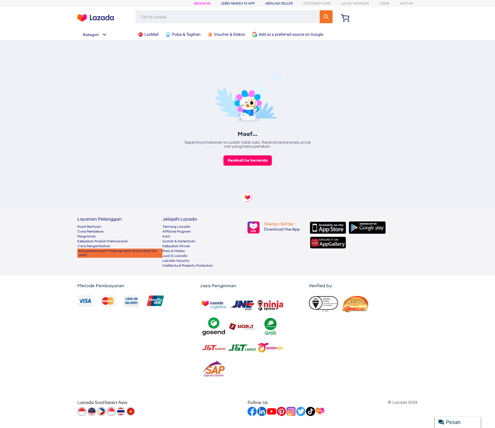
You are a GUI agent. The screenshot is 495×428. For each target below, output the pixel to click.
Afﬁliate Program (176, 231)
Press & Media (173, 251)
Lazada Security (176, 260)
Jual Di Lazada (174, 255)
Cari (326, 16)
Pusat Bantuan (89, 226)
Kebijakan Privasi (176, 246)
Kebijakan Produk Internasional (102, 241)
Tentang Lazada (176, 226)
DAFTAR (406, 3)
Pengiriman (86, 236)
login (384, 3)
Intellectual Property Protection (187, 265)
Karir (166, 236)
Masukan (202, 3)
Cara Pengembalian (93, 246)
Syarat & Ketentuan (178, 241)
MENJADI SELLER (279, 3)
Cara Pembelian (90, 231)
